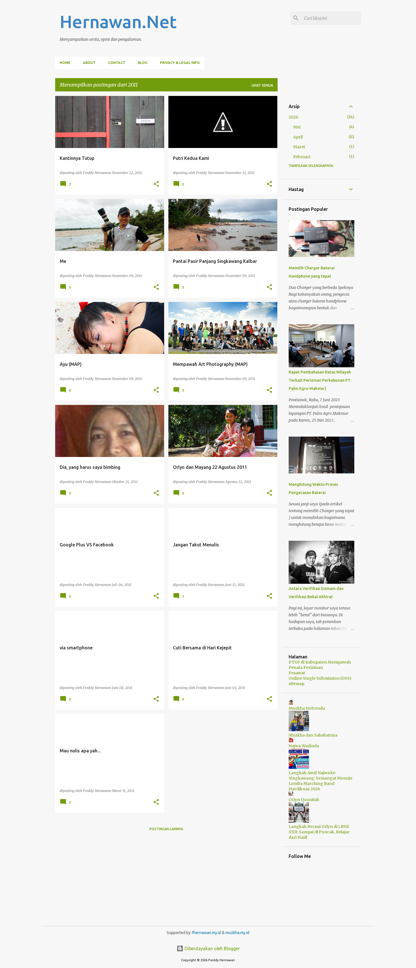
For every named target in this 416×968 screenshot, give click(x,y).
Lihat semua (262, 85)
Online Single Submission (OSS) (320, 678)
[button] (156, 184)
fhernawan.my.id (207, 932)
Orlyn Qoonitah (304, 799)
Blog (142, 63)
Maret (299, 146)
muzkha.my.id (237, 932)
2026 (293, 117)
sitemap (296, 683)
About (89, 63)
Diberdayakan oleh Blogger (211, 948)
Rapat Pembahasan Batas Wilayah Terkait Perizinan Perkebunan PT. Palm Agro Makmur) (320, 380)
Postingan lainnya (166, 829)
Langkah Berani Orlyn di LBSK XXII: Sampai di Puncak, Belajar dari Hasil (319, 832)
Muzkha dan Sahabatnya (313, 735)
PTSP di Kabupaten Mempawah (320, 662)
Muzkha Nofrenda (307, 708)
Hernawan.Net (118, 21)
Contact (116, 63)
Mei (297, 127)
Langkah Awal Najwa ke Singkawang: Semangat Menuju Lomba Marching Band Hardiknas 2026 (320, 780)
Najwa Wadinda (304, 745)
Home (65, 63)
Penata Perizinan (306, 667)
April (298, 136)
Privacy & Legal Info (180, 63)
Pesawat (297, 672)
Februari (301, 156)
